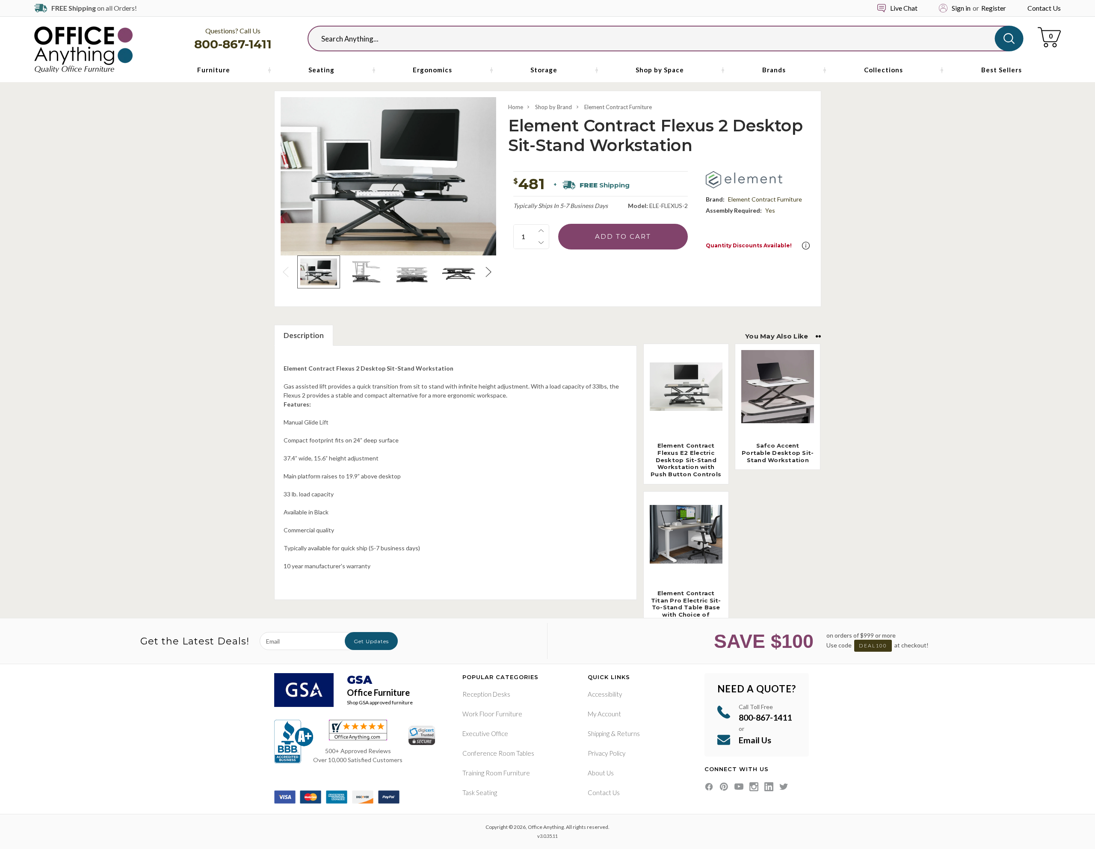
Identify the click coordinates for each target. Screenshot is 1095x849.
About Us (601, 773)
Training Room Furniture (496, 773)
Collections (883, 70)
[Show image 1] (318, 271)
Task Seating (479, 792)
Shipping (599, 733)
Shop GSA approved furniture (380, 702)
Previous (287, 272)
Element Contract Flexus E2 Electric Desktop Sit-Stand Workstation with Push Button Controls (686, 460)
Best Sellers (1001, 70)
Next (489, 272)
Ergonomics (432, 70)
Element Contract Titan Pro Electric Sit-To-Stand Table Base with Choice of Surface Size (686, 608)
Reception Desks (486, 694)
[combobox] (658, 38)
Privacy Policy (606, 753)
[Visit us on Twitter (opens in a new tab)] (783, 786)
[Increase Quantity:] (541, 231)
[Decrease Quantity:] (541, 243)
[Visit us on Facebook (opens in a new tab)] (708, 786)
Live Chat (903, 8)
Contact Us (1044, 8)
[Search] (1009, 38)
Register (993, 8)
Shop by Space (660, 70)
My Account (604, 714)
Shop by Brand (553, 107)
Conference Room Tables (498, 753)
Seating (321, 70)
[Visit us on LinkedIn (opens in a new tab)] (768, 786)
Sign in (961, 8)
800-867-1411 (233, 44)
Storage (543, 70)
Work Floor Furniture (492, 714)
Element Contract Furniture (618, 107)
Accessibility (605, 694)
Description (304, 335)
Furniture (213, 70)
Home (515, 107)
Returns (628, 733)
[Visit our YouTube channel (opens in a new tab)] (738, 786)
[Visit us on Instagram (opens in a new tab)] (753, 786)
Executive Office (485, 733)
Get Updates (371, 641)
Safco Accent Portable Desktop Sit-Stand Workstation (778, 452)
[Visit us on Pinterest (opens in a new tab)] (723, 786)
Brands (774, 70)
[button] (806, 245)
